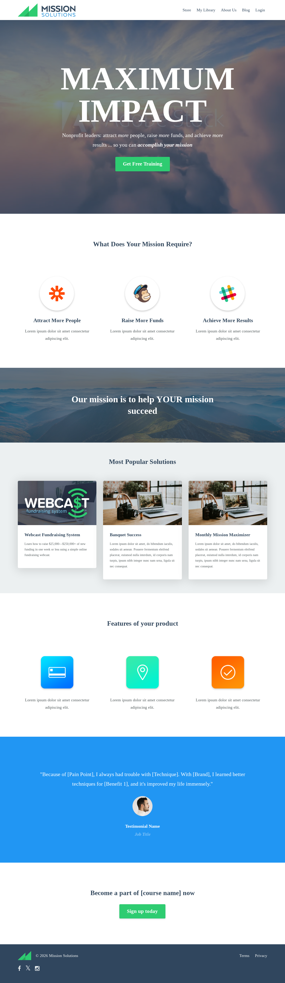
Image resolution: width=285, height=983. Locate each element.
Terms (244, 955)
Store (187, 10)
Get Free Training (142, 164)
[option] (142, 799)
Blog (246, 10)
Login (260, 10)
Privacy (261, 955)
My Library (206, 10)
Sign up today (142, 911)
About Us (228, 10)
